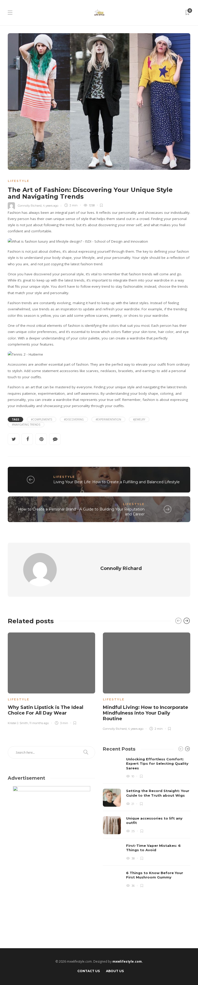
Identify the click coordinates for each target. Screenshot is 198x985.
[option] (51, 677)
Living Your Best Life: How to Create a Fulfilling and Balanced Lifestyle (116, 482)
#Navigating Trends (26, 424)
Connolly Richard (30, 205)
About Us (115, 971)
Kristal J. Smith (18, 723)
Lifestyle (18, 181)
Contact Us (88, 971)
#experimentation (108, 419)
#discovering (74, 419)
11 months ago (39, 723)
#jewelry (139, 419)
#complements (41, 419)
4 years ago (50, 205)
